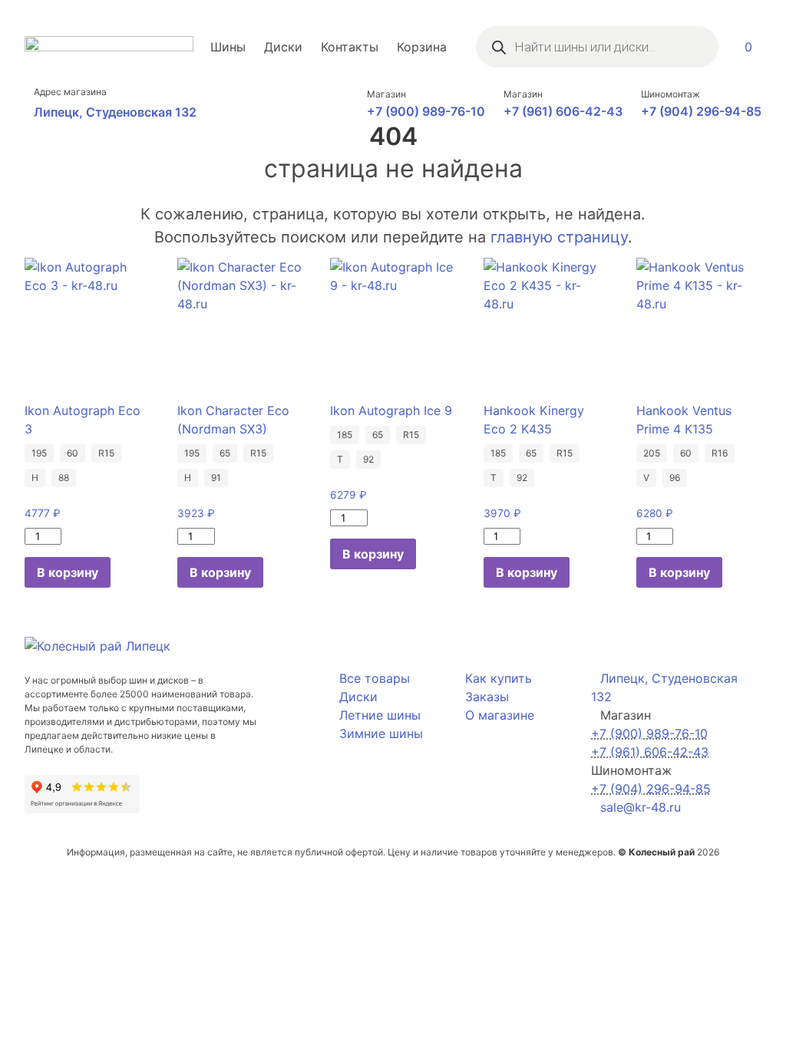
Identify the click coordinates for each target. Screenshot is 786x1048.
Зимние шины (381, 733)
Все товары (374, 678)
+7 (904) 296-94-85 (701, 111)
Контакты (349, 46)
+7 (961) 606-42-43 (563, 111)
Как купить (498, 678)
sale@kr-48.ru (640, 807)
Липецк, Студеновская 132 (115, 112)
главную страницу (559, 237)
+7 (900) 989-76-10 (426, 111)
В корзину (67, 572)
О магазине (499, 715)
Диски (283, 46)
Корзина (422, 46)
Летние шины (380, 715)
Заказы (487, 696)
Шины (228, 46)
